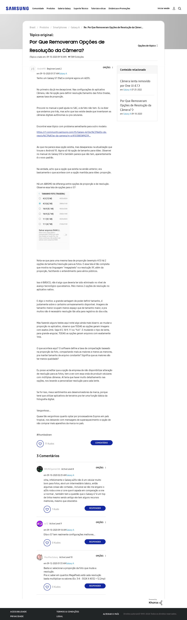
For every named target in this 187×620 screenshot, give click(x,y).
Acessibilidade (18, 611)
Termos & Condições (68, 611)
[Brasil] (17, 8)
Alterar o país (111, 614)
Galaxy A (63, 73)
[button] (107, 67)
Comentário (101, 443)
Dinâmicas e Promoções (119, 8)
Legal (60, 616)
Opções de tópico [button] (147, 45)
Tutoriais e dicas (98, 8)
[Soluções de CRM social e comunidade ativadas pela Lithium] (155, 601)
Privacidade (17, 616)
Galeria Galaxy (64, 8)
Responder (95, 508)
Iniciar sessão (164, 8)
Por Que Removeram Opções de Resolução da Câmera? (135, 105)
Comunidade (38, 8)
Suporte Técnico (81, 8)
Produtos (51, 8)
